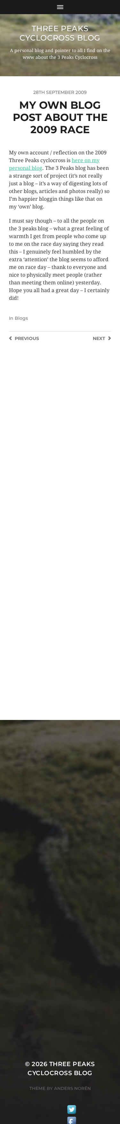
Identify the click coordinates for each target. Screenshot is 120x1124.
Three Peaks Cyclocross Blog (60, 33)
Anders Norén (72, 1088)
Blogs (21, 318)
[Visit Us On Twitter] (71, 1110)
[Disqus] (60, 444)
